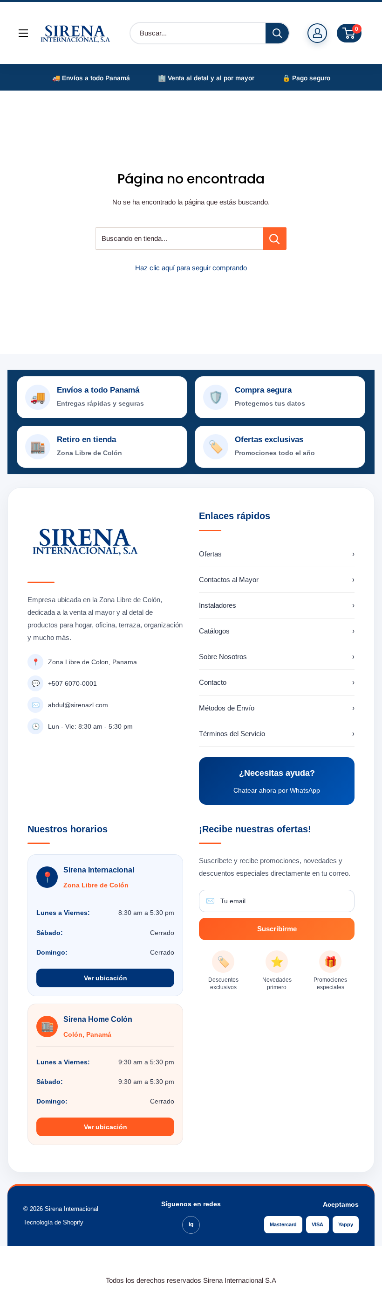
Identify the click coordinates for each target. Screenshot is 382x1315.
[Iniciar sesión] (317, 33)
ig (191, 1224)
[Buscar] (277, 33)
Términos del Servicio (277, 734)
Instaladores (277, 605)
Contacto (277, 682)
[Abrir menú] (23, 33)
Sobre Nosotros (277, 657)
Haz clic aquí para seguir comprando (191, 268)
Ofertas (277, 554)
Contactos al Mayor (277, 580)
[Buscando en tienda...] (274, 238)
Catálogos (277, 631)
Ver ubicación (105, 978)
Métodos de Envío (277, 708)
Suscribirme (277, 929)
